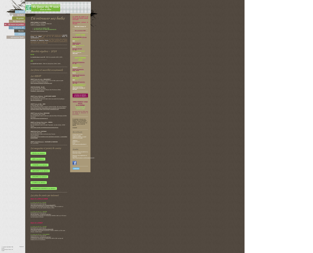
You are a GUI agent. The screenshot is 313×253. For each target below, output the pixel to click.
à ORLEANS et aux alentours (39, 176)
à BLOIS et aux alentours (38, 153)
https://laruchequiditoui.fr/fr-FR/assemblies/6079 (43, 205)
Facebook (33, 91)
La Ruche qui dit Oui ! (45, 237)
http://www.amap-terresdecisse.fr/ (39, 118)
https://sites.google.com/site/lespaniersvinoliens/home (44, 127)
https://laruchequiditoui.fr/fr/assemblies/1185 (42, 229)
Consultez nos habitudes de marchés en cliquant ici (80, 95)
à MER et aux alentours (38, 159)
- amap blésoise (40, 91)
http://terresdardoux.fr (36, 100)
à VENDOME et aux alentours (39, 165)
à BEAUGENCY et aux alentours (40, 171)
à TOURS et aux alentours (38, 182)
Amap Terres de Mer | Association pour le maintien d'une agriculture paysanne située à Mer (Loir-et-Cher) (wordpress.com (48, 108)
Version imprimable (7, 246)
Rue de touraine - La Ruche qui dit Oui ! (41, 214)
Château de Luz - (35, 237)
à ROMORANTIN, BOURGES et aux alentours (44, 188)
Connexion (21, 246)
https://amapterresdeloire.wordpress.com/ (41, 83)
